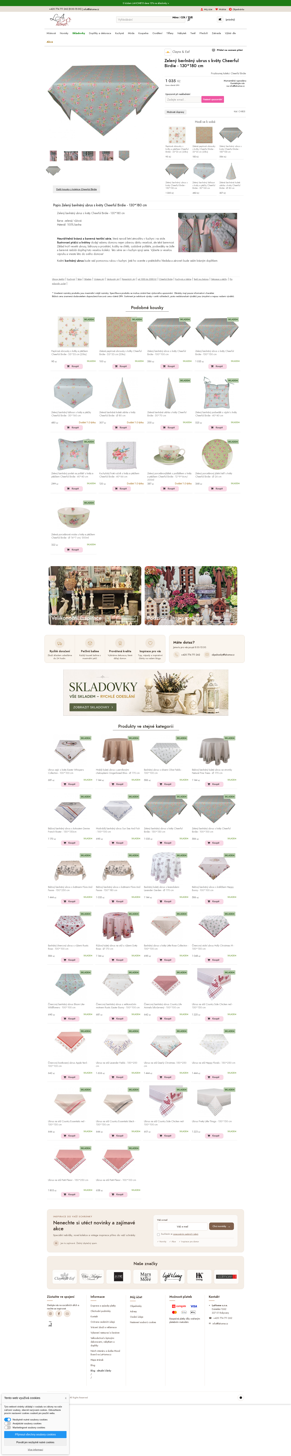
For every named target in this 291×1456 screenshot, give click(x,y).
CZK (183, 17)
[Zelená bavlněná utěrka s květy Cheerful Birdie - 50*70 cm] (169, 393)
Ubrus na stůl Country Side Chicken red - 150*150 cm (212, 1006)
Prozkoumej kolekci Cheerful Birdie (228, 73)
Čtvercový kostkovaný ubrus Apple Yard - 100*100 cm (68, 1064)
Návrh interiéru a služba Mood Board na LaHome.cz (105, 1352)
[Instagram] (50, 1313)
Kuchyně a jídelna (183, 279)
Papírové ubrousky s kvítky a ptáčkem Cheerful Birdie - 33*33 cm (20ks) (177, 149)
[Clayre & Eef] (64, 1276)
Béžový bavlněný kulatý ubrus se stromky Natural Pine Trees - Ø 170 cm (212, 771)
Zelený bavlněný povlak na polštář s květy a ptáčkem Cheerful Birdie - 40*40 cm (72, 475)
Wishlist (222, 9)
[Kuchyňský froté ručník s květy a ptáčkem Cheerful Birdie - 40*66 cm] (121, 454)
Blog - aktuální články (101, 1370)
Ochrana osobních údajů (103, 1322)
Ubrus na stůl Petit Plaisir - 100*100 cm (116, 1180)
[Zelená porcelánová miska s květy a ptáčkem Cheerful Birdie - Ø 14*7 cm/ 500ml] (73, 515)
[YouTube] (67, 1313)
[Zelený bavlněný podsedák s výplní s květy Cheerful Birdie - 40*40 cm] (217, 393)
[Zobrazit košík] (220, 19)
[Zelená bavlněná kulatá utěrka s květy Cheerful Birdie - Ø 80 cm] (231, 171)
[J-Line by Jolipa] (118, 1276)
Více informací (35, 1449)
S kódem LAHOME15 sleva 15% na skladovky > (146, 3)
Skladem (87, 279)
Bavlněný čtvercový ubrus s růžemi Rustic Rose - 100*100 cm (68, 947)
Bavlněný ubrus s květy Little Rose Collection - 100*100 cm (166, 947)
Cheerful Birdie (166, 279)
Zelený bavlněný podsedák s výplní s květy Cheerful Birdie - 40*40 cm (216, 414)
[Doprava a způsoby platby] (185, 1310)
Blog (93, 1365)
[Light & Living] (172, 1276)
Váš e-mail (162, 1220)
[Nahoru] (241, 1397)
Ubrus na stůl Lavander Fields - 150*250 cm (116, 1064)
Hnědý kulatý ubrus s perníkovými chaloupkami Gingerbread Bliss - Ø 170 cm (118, 771)
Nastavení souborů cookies (143, 1322)
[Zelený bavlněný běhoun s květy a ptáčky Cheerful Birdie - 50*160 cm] (204, 171)
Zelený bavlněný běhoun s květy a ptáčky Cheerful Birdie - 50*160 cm (203, 185)
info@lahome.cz (91, 9)
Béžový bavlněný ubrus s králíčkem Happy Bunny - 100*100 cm (213, 888)
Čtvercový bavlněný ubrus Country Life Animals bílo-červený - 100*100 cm (163, 1006)
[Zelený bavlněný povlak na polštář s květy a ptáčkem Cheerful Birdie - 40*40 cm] (73, 454)
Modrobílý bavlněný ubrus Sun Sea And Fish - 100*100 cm (118, 830)
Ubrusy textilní (58, 279)
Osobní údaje (136, 1316)
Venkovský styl (113, 279)
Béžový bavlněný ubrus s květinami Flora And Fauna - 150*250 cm (70, 888)
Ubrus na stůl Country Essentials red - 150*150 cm (66, 1123)
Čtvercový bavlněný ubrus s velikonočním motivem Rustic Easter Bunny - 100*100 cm (118, 1006)
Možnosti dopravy (175, 112)
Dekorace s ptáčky (219, 279)
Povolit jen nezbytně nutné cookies (35, 1442)
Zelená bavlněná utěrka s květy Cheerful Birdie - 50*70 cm (166, 414)
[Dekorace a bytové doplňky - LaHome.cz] (60, 19)
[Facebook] (58, 1313)
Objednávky (136, 1306)
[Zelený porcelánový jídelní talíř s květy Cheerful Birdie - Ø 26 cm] (217, 454)
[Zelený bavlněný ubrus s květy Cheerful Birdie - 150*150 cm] (177, 171)
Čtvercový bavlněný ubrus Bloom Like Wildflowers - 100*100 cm (66, 1006)
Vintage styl (99, 279)
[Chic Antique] (91, 1276)
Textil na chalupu (201, 279)
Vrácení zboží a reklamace (104, 1327)
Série (79, 279)
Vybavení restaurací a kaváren (105, 1332)
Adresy (133, 1311)
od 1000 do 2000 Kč (147, 279)
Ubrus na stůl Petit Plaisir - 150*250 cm (68, 1180)
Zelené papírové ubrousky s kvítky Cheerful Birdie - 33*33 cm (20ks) (203, 149)
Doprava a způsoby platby (103, 1305)
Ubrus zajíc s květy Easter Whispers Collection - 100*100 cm (66, 771)
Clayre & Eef (180, 51)
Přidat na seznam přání (229, 50)
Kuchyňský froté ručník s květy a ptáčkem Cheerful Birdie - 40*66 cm (119, 475)
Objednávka (238, 9)
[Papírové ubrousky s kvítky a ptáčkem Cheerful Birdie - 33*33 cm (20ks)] (177, 135)
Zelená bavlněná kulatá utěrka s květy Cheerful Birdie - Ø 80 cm (229, 185)
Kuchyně (71, 279)
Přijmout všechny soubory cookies (35, 1434)
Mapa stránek (97, 1360)
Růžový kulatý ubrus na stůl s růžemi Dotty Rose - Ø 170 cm (116, 947)
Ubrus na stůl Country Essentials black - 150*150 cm (115, 1123)
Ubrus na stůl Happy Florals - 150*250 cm (213, 1063)
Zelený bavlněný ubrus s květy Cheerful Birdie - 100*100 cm (230, 149)
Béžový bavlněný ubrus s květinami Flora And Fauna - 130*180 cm (118, 888)
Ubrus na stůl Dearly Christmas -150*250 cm (165, 1064)
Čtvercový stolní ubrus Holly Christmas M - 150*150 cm (213, 947)
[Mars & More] (145, 1276)
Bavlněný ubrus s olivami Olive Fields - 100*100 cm (163, 771)
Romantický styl (128, 279)
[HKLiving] (199, 1276)
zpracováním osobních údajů (185, 1234)
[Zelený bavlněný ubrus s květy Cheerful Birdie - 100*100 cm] (231, 135)
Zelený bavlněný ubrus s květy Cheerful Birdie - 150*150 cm (177, 185)
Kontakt (94, 1316)
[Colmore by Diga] (226, 1276)
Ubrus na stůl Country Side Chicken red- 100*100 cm (164, 1123)
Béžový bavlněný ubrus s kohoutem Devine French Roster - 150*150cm (69, 830)
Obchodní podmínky (101, 1311)
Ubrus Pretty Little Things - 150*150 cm (212, 1121)
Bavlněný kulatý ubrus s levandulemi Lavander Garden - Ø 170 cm (161, 888)
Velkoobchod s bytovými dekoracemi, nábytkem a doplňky (103, 1341)
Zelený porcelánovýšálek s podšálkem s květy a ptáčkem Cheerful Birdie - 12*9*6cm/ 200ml (169, 477)
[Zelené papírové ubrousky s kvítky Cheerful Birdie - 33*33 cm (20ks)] (204, 135)
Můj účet (208, 9)
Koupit (75, 366)
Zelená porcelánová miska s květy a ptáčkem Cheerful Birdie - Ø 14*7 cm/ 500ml (73, 536)
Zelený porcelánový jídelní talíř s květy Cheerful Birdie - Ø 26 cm (213, 475)
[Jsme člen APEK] (50, 1324)
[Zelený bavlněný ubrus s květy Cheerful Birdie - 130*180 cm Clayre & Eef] (53, 155)
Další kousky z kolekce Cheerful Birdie (76, 189)
